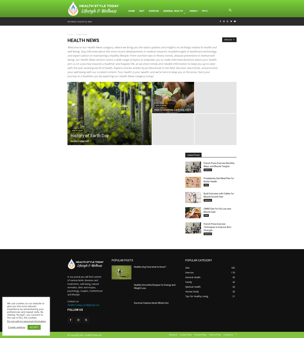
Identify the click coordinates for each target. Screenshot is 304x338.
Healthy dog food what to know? (150, 267)
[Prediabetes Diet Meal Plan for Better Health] (193, 182)
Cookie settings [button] (16, 327)
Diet (206, 185)
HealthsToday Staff (80, 141)
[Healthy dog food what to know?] (121, 272)
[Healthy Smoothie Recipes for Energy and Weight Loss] (121, 290)
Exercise (208, 170)
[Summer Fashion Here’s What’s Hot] (121, 309)
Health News (77, 131)
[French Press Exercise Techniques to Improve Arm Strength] (193, 227)
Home (70, 34)
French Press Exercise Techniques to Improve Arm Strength (217, 227)
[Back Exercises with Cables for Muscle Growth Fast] (193, 197)
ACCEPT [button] (34, 327)
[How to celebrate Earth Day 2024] (173, 97)
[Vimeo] (231, 21)
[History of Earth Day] (109, 118)
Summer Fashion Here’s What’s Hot (151, 303)
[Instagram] (224, 21)
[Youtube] (235, 21)
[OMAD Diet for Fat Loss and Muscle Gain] (193, 212)
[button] (230, 11)
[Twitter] (227, 21)
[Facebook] (220, 21)
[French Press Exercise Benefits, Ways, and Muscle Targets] (193, 167)
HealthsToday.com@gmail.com (83, 304)
